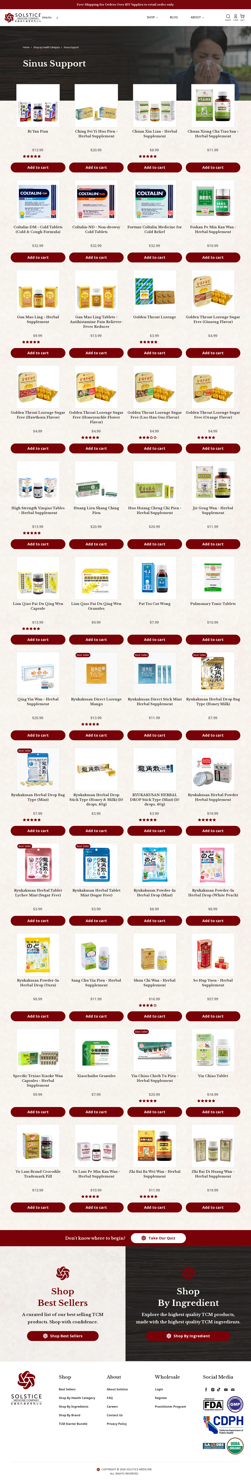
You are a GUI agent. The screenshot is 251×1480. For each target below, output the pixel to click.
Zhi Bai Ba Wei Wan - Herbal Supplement (154, 1174)
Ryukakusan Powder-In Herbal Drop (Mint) (155, 892)
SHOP (151, 17)
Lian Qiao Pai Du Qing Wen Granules (96, 606)
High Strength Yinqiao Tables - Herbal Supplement (38, 510)
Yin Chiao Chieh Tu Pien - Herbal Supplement (154, 1078)
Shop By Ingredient (191, 1335)
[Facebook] (205, 1388)
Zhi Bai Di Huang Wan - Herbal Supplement (212, 1174)
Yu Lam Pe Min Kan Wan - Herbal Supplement (96, 1174)
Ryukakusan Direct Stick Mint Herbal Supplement (155, 701)
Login (159, 1389)
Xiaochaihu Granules (96, 1076)
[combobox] (50, 17)
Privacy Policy (117, 1424)
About (196, 17)
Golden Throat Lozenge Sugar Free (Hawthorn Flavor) (38, 415)
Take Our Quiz (161, 1238)
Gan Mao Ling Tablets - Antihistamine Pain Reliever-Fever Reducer (96, 322)
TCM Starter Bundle (73, 1424)
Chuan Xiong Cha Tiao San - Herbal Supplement (213, 133)
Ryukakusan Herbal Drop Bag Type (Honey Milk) (213, 701)
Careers (112, 1407)
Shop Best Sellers (66, 1335)
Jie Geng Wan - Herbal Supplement (213, 510)
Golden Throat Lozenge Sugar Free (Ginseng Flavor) (213, 319)
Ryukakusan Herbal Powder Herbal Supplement (213, 797)
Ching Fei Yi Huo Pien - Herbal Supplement (96, 133)
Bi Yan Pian (38, 131)
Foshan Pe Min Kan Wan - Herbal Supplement (213, 229)
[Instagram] (212, 1388)
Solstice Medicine (139, 1469)
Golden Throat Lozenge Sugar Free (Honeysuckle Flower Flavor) (96, 417)
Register (161, 1398)
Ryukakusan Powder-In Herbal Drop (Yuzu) (38, 982)
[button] (32, 156)
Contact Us (115, 1415)
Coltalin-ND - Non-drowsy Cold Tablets (96, 229)
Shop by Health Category (46, 47)
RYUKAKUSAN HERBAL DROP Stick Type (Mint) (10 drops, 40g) (154, 800)
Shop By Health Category (77, 1398)
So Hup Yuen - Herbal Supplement (213, 982)
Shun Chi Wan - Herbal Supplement (154, 982)
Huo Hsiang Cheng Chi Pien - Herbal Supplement (154, 510)
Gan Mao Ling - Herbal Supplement (38, 319)
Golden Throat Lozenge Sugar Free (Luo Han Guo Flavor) (155, 415)
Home (26, 47)
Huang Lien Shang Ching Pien (96, 510)
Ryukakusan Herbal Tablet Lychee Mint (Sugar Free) (38, 892)
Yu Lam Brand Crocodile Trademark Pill (38, 1174)
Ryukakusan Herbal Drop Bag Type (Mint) (38, 797)
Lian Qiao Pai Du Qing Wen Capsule (38, 606)
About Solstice (117, 1389)
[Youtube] (225, 1388)
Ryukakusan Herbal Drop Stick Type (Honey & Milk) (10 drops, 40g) (96, 800)
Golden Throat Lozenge (154, 317)
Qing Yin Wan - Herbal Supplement (38, 701)
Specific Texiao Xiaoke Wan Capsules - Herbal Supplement (38, 1081)
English (46, 17)
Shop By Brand (69, 1415)
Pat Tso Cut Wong (155, 604)
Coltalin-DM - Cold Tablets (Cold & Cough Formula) (38, 229)
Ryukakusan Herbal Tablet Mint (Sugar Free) (96, 892)
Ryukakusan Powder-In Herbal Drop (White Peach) (213, 892)
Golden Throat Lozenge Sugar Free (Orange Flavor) (213, 415)
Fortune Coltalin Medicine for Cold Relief (154, 229)
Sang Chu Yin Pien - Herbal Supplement (96, 982)
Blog (174, 17)
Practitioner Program (170, 1407)
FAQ (110, 1398)
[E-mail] (231, 1388)
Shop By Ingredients (73, 1407)
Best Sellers (67, 1389)
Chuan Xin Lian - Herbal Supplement (154, 133)
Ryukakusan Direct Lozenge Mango (96, 701)
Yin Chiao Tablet (213, 1076)
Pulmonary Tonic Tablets (213, 604)
